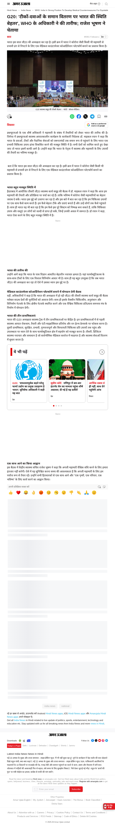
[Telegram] (106, 740)
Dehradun (43, 746)
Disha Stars (57, 804)
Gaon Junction (64, 800)
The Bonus (78, 800)
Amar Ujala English (22, 800)
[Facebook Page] (92, 740)
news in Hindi (97, 723)
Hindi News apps (54, 713)
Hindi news (37, 779)
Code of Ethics (70, 816)
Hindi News (12, 10)
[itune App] (24, 740)
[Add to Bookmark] (99, 116)
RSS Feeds (46, 816)
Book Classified (93, 800)
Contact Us (78, 812)
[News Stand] (28, 740)
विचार (91, 396)
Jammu (72, 746)
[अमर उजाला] (21, 4)
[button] (53, 405)
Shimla (63, 746)
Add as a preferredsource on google (98, 125)
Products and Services (27, 816)
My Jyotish (38, 800)
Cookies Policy (63, 812)
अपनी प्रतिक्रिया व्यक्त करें (18, 487)
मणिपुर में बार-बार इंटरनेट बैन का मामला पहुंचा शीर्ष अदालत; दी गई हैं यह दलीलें (67, 386)
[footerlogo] (57, 735)
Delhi (25, 746)
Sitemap (57, 816)
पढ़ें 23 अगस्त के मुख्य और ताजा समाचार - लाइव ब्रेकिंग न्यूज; (30, 758)
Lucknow (32, 746)
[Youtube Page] (99, 740)
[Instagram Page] (103, 740)
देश (102, 37)
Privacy (50, 812)
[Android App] (20, 740)
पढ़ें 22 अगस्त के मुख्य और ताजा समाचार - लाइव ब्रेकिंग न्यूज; (56, 761)
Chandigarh (53, 746)
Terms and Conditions (95, 812)
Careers (40, 812)
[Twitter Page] (96, 740)
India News (26, 10)
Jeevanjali (50, 800)
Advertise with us (26, 812)
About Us (12, 812)
